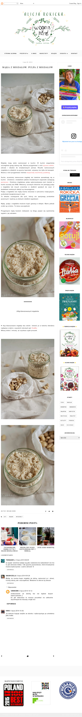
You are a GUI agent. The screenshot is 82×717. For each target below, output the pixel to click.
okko (8, 611)
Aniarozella (11, 575)
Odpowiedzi (12, 587)
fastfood (64, 416)
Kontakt (74, 53)
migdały (19, 516)
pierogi (71, 420)
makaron (73, 407)
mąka (11, 516)
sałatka (63, 411)
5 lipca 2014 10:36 (17, 611)
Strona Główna (10, 53)
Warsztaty (44, 53)
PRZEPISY (23, 53)
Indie (62, 425)
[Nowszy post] (1, 656)
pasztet (73, 416)
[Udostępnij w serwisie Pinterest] (52, 511)
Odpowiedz (10, 569)
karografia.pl (75, 714)
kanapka (63, 407)
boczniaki (70, 425)
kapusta (72, 411)
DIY (5, 516)
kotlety (63, 420)
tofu (62, 402)
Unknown (15, 591)
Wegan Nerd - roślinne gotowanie (21, 714)
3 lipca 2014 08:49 (22, 560)
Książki (54, 53)
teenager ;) (10, 560)
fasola (69, 402)
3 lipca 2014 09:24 (23, 575)
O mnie (33, 53)
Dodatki (63, 53)
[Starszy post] (53, 656)
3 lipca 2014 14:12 (25, 591)
